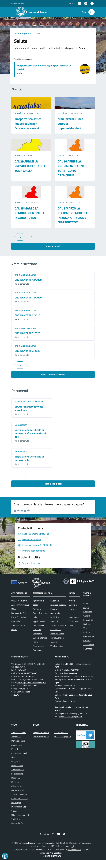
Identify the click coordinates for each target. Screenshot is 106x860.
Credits (14, 810)
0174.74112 (20, 667)
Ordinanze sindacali (25, 274)
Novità (18, 113)
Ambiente (37, 608)
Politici (14, 629)
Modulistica (21, 425)
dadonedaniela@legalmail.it (70, 716)
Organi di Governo (19, 600)
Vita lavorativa (56, 646)
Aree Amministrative (20, 604)
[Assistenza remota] (72, 846)
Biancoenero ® (74, 849)
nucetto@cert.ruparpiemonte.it (30, 679)
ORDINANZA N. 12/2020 (28, 297)
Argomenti (26, 33)
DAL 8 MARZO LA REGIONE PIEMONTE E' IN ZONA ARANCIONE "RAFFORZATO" (73, 215)
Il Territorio (87, 611)
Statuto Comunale (19, 794)
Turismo (53, 641)
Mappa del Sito (17, 823)
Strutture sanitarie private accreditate (29, 408)
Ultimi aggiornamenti (20, 814)
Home (16, 33)
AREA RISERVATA (53, 856)
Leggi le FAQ (16, 761)
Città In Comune (63, 846)
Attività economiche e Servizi (88, 636)
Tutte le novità (53, 246)
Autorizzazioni (39, 625)
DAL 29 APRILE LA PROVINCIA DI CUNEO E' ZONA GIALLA (30, 166)
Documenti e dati (53, 483)
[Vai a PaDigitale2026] (79, 581)
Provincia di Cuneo (41, 736)
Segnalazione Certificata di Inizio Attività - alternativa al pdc (30, 433)
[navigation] (5, 11)
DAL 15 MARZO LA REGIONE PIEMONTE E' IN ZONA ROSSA (29, 213)
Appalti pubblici (39, 621)
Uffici (13, 608)
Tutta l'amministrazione (53, 374)
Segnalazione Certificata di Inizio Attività (29, 458)
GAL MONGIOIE (61, 732)
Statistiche (16, 819)
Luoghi (86, 607)
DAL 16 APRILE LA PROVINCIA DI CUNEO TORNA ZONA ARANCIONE (72, 168)
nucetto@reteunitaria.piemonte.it (31, 682)
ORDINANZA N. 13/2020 (28, 280)
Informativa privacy (19, 798)
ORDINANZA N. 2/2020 (27, 351)
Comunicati (73, 621)
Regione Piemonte (18, 3)
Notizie (72, 600)
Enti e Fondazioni (18, 617)
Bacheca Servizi (18, 790)
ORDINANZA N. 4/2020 (27, 315)
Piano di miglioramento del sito (19, 753)
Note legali (16, 802)
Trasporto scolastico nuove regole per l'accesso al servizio (44, 67)
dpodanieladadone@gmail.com (73, 713)
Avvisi (71, 625)
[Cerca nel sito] (91, 12)
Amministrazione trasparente (30, 401)
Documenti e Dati (18, 613)
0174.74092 (20, 670)
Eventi (86, 603)
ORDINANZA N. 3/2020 (27, 333)
